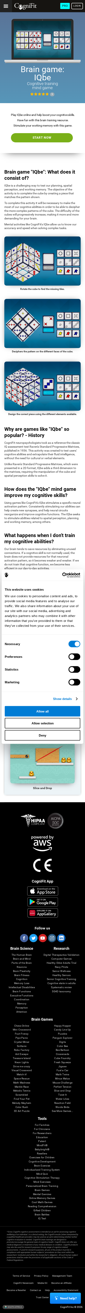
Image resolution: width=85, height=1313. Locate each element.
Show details (62, 699)
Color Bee (62, 1046)
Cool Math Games (42, 1202)
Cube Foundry (62, 1058)
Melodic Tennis (21, 1090)
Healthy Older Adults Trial (61, 963)
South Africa (14, 1307)
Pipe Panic (21, 1038)
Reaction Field (62, 1103)
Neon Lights (22, 1062)
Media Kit (42, 1283)
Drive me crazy (21, 1066)
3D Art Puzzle (22, 1111)
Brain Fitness (21, 975)
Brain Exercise (42, 1165)
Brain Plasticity (22, 971)
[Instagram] (51, 938)
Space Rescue (22, 1078)
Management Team (62, 1276)
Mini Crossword (22, 1029)
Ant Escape (21, 1054)
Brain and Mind (22, 959)
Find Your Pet (22, 1099)
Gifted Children (42, 1210)
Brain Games (42, 1190)
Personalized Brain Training (42, 1186)
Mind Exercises (42, 1182)
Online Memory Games (42, 1198)
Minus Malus (62, 1078)
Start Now (42, 137)
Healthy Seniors (61, 975)
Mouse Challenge (63, 1082)
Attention (21, 1012)
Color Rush (21, 1107)
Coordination (21, 999)
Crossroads (62, 1054)
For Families (42, 1125)
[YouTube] (42, 938)
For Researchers (42, 1133)
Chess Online (21, 1026)
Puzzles (62, 1034)
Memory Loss (22, 983)
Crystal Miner (21, 1042)
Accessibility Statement (66, 1290)
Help (47, 1290)
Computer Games (61, 959)
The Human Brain (22, 955)
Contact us (35, 1290)
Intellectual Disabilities (22, 987)
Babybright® (42, 1149)
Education (42, 1137)
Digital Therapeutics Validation (61, 955)
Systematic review (61, 987)
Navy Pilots (61, 967)
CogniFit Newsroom (23, 1283)
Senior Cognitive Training (61, 979)
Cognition (21, 979)
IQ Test (42, 1218)
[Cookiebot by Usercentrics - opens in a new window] (62, 575)
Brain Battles (42, 1214)
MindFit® (42, 1145)
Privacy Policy (41, 1276)
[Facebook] (24, 938)
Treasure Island (22, 1058)
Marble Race (22, 1087)
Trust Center (42, 1297)
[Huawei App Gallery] (42, 912)
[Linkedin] (61, 938)
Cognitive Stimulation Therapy (42, 1178)
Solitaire (21, 1046)
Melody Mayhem (21, 1103)
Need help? (68, 1298)
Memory (21, 1003)
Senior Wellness (61, 971)
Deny (42, 735)
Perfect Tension (63, 1087)
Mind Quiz (42, 1174)
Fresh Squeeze (62, 1062)
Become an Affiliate (61, 1283)
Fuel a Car (62, 1070)
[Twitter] (33, 938)
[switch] (74, 656)
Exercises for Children (42, 1157)
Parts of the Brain (22, 963)
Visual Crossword (22, 1070)
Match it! (22, 1074)
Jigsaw (62, 1066)
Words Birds (62, 1107)
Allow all (42, 711)
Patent (42, 1141)
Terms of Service (21, 1276)
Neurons (22, 967)
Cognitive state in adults (61, 983)
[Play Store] (42, 901)
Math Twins (62, 1074)
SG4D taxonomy (61, 991)
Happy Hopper (62, 1026)
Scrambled (21, 1095)
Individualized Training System (42, 1170)
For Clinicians (42, 1129)
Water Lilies (62, 1099)
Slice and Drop (62, 1090)
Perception (21, 1007)
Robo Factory (22, 1050)
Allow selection (43, 723)
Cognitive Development (42, 1161)
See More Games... (62, 1111)
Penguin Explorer (62, 1038)
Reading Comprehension (42, 1206)
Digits (62, 1042)
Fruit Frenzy (22, 1034)
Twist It (62, 1095)
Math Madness (21, 1082)
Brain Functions (22, 991)
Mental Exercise (42, 1194)
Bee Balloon (62, 1050)
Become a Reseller (16, 1290)
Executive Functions (21, 995)
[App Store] (42, 891)
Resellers (42, 1153)
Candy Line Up (62, 1029)
